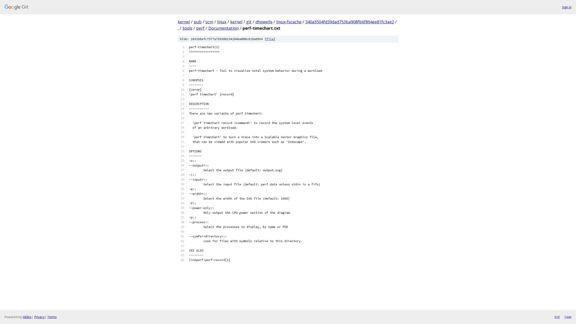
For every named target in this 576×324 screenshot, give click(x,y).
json (568, 317)
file (270, 39)
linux (221, 22)
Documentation (223, 28)
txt (557, 317)
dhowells (263, 22)
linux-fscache (289, 22)
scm (209, 22)
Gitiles (27, 317)
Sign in (567, 7)
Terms (52, 317)
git (249, 22)
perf (200, 28)
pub (198, 22)
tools (187, 28)
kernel (184, 22)
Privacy (39, 317)
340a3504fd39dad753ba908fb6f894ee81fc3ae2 (349, 22)
